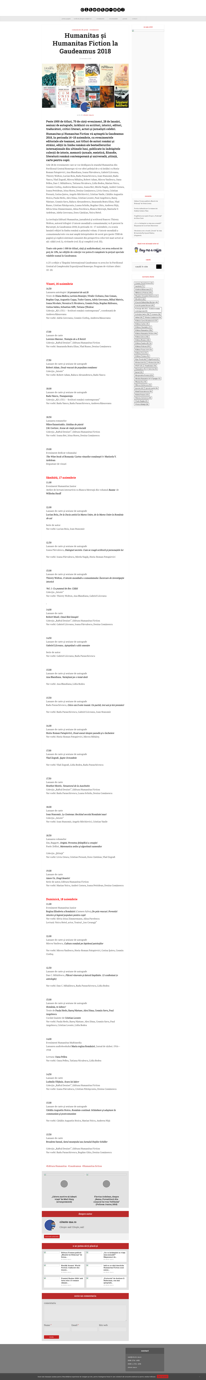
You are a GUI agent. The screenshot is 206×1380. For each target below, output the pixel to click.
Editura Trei (141, 353)
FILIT (139, 366)
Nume (48, 1325)
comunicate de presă (80, 30)
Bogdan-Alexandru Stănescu (147, 296)
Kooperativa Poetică (144, 375)
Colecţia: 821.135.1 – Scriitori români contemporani (147, 310)
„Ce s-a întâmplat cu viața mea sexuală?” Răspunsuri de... (114, 1255)
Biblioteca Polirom (144, 293)
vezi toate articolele (52, 1236)
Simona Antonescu (143, 398)
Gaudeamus (75, 1166)
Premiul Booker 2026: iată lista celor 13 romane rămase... (72, 1280)
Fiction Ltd (141, 362)
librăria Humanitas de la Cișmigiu (148, 378)
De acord (162, 1376)
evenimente (100, 19)
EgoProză (154, 359)
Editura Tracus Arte (144, 350)
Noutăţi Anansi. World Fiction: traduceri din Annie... (70, 1267)
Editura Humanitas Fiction (146, 333)
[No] (199, 1376)
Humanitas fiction (92, 1166)
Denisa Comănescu (153, 317)
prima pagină (66, 19)
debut (139, 317)
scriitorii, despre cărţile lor (83, 19)
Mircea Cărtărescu (143, 385)
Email (75, 1325)
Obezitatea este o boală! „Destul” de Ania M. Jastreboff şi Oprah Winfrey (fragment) (148, 233)
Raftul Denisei (142, 395)
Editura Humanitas (57, 1166)
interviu (153, 369)
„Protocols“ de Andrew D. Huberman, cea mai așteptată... (114, 1280)
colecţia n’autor (142, 314)
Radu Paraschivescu (144, 391)
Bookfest (140, 299)
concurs (156, 314)
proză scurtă (152, 388)
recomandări (113, 19)
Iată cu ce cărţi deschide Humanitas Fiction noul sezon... (114, 1267)
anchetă (140, 286)
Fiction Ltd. (154, 362)
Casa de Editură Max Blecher (147, 302)
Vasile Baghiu (142, 401)
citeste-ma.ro (88, 115)
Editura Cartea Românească (146, 321)
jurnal (139, 372)
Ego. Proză (141, 359)
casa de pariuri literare (145, 305)
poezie (125, 19)
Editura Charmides (143, 327)
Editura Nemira (143, 340)
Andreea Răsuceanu (144, 289)
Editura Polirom (143, 346)
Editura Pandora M (143, 343)
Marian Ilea (141, 382)
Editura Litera (142, 337)
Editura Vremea (142, 356)
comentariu (50, 1303)
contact (134, 19)
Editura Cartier (142, 324)
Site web (103, 1325)
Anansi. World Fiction (144, 283)
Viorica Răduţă (142, 404)
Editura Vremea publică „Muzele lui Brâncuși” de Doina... (71, 1255)
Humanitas (141, 369)
